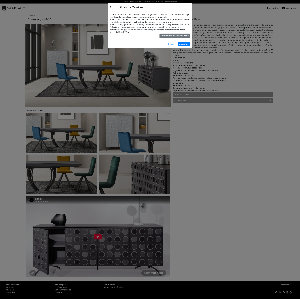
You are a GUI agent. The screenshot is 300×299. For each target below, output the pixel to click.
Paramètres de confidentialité (175, 35)
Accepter (183, 44)
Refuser (171, 44)
